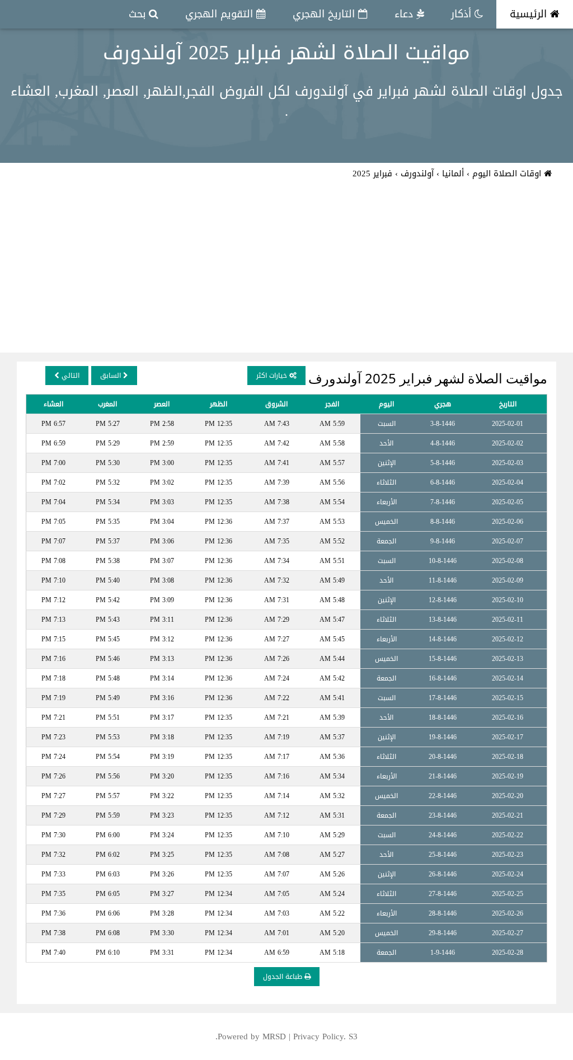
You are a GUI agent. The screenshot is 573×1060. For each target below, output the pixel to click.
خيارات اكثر (272, 375)
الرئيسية (530, 14)
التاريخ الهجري (325, 14)
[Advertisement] (286, 268)
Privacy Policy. (319, 1036)
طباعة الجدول (283, 976)
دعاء (405, 14)
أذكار (463, 14)
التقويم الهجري (220, 14)
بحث (139, 14)
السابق (111, 375)
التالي (69, 375)
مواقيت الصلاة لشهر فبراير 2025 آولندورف (286, 53)
